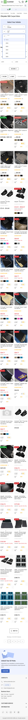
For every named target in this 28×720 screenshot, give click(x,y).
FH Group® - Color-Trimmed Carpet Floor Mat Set (6, 270)
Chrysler (25, 13)
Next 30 (15, 630)
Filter (4, 76)
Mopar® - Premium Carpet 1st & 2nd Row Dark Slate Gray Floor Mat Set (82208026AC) (6, 571)
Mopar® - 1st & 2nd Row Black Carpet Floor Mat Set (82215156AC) (20, 461)
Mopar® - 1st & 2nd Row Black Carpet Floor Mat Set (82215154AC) (6, 497)
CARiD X (6, 712)
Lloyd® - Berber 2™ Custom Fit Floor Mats (20, 166)
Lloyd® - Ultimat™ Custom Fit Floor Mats (6, 95)
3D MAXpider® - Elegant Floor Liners (6, 131)
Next (22, 641)
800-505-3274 (11, 681)
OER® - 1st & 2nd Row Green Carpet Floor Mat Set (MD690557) (20, 608)
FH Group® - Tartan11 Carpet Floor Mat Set (6, 384)
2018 (16, 62)
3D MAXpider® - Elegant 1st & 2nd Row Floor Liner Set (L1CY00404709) (6, 461)
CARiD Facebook (3, 712)
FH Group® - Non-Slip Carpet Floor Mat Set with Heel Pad (20, 232)
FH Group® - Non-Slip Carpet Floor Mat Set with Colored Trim (6, 346)
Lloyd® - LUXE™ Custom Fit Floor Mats (20, 131)
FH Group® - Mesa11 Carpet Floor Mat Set (20, 308)
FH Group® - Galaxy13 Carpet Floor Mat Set (6, 232)
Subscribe (5, 671)
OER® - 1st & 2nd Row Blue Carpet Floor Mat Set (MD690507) (6, 608)
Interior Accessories (5, 13)
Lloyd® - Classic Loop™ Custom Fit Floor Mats (5, 166)
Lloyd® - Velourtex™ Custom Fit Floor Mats (20, 95)
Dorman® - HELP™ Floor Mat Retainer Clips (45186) (20, 422)
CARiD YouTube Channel (10, 712)
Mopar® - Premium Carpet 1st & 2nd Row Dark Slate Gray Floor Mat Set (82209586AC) (20, 534)
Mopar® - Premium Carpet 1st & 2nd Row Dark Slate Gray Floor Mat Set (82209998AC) (6, 534)
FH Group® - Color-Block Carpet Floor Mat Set (19, 270)
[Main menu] (2, 2)
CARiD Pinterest (14, 712)
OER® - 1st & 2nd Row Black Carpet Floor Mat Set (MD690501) (20, 571)
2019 (2, 62)
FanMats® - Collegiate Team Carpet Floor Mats (20, 384)
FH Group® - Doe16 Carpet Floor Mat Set (6, 308)
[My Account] (22, 2)
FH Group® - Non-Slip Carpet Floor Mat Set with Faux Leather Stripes (20, 346)
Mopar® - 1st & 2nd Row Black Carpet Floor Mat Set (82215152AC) (20, 497)
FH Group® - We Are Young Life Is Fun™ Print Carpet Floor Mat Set (6, 422)
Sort (12, 76)
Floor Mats (12, 13)
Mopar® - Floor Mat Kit (19, 201)
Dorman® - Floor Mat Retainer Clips (5, 202)
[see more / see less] (14, 68)
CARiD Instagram (18, 712)
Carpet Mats (19, 13)
